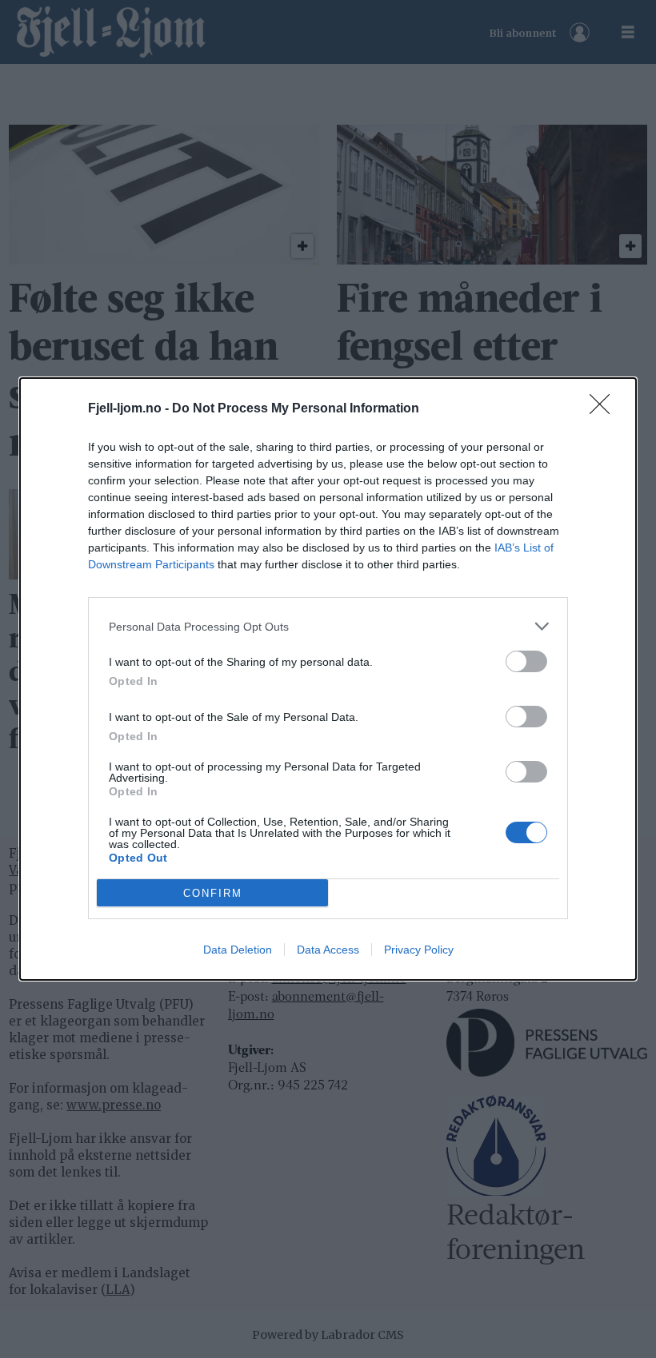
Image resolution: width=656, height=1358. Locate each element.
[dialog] (328, 679)
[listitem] (328, 626)
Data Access (328, 949)
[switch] (526, 661)
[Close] (605, 409)
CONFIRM (212, 893)
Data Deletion (237, 949)
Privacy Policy (419, 949)
